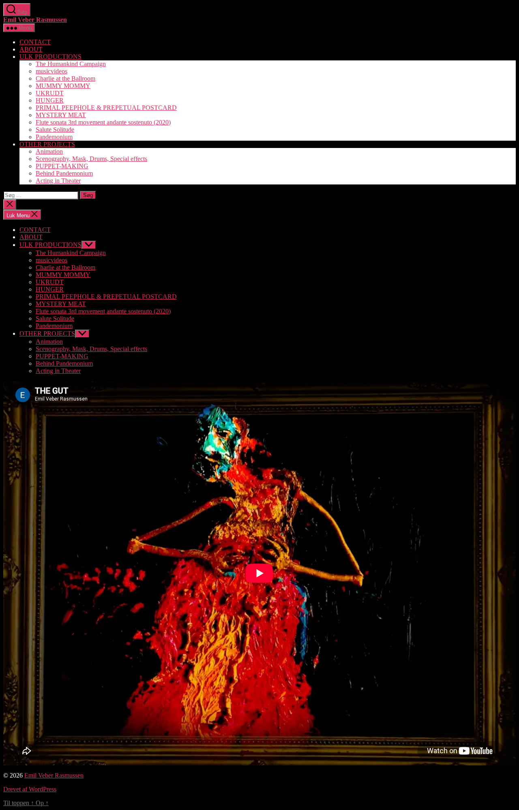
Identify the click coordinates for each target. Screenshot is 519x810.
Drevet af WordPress (29, 789)
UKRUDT (50, 93)
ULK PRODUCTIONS (50, 56)
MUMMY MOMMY (63, 85)
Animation (49, 151)
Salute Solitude (55, 129)
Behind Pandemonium (64, 173)
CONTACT (35, 42)
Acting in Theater (58, 180)
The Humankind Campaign (71, 63)
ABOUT (31, 49)
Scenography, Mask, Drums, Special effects (91, 158)
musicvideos (51, 71)
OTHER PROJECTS (47, 144)
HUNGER (50, 100)
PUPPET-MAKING (62, 166)
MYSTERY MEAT (61, 114)
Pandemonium (54, 136)
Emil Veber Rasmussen (35, 19)
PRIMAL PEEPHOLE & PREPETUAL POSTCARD (106, 107)
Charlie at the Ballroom (65, 78)
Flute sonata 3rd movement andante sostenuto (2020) (103, 122)
